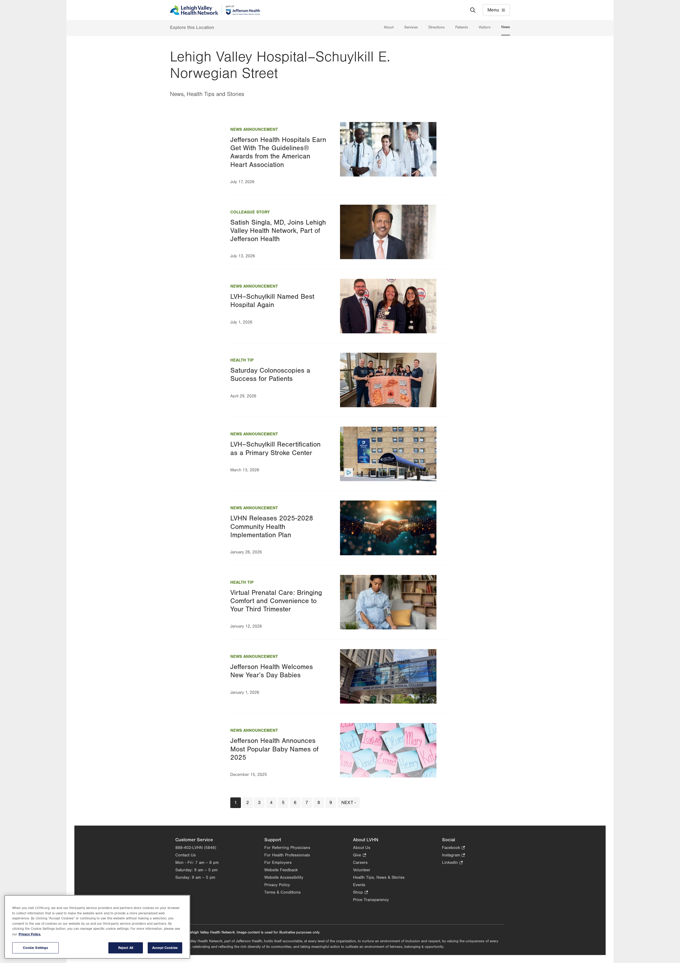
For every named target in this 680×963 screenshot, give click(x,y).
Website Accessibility (283, 877)
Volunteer (361, 870)
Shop (360, 892)
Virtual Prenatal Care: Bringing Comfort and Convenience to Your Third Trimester (276, 601)
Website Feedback (281, 870)
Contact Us (185, 855)
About (389, 27)
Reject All (125, 948)
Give (359, 855)
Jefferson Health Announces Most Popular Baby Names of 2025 (274, 749)
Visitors (485, 27)
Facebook (453, 848)
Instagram (453, 855)
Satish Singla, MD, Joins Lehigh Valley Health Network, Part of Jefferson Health (278, 230)
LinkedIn (452, 863)
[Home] (215, 10)
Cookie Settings (35, 948)
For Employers (278, 862)
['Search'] (473, 10)
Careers (360, 862)
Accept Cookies (165, 948)
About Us (361, 847)
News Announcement (254, 129)
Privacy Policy (277, 884)
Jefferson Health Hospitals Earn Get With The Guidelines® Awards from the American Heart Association (278, 152)
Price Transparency (371, 899)
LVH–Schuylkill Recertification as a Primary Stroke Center (275, 448)
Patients (461, 27)
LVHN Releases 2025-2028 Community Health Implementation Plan (271, 526)
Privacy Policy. (30, 934)
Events (359, 884)
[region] (97, 927)
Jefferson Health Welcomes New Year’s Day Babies (271, 671)
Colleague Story (250, 212)
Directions (436, 27)
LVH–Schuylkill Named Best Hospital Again (272, 301)
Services (411, 27)
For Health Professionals (287, 855)
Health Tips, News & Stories (379, 877)
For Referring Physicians (287, 847)
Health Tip (242, 360)
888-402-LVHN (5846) (195, 847)
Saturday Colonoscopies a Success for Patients (270, 375)
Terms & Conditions (282, 892)
